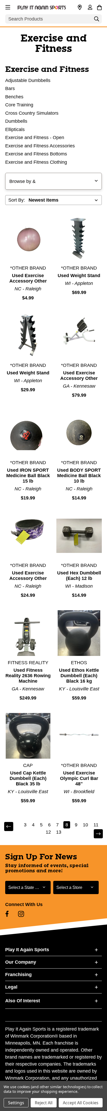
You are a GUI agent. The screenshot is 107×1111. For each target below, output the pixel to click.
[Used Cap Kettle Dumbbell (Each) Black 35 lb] (28, 736)
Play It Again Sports (27, 949)
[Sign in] (90, 8)
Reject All (43, 1103)
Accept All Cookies (80, 1103)
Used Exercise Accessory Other (28, 278)
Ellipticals (15, 129)
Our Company (20, 962)
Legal (11, 987)
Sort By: (16, 200)
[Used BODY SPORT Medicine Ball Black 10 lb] (79, 433)
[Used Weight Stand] (79, 238)
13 (58, 832)
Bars (10, 88)
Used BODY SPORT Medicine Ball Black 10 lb (79, 476)
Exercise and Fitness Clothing (36, 162)
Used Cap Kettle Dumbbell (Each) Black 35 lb (28, 778)
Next (95, 834)
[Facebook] (7, 914)
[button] (7, 6)
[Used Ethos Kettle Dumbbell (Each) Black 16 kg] (79, 633)
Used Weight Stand (79, 275)
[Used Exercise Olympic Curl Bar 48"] (79, 736)
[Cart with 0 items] (99, 7)
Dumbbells (16, 121)
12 (48, 832)
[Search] (96, 20)
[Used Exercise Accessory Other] (28, 238)
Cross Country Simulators (31, 113)
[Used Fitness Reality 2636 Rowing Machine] (28, 633)
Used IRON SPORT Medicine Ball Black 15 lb (28, 476)
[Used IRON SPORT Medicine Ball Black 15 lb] (28, 433)
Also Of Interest (22, 1000)
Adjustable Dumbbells (27, 80)
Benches (14, 96)
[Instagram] (21, 914)
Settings (16, 1103)
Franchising (18, 974)
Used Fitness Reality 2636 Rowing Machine (28, 676)
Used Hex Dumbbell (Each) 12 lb (79, 575)
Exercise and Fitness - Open (34, 137)
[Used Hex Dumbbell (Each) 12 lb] (79, 536)
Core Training (19, 104)
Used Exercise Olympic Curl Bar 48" (79, 778)
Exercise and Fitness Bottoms (36, 153)
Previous (12, 826)
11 (95, 824)
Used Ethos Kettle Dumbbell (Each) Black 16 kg (79, 676)
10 (85, 824)
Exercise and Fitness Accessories (40, 145)
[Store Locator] (80, 7)
